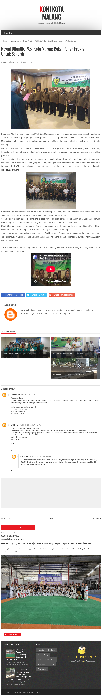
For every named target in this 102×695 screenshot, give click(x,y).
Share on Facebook (15, 295)
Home (51, 518)
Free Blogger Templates (33, 692)
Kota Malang (28, 62)
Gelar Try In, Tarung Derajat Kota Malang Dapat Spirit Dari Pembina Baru (47, 543)
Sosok (51, 664)
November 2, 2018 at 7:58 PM (32, 395)
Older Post (96, 518)
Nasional (41, 664)
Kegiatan (51, 650)
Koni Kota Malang (52, 13)
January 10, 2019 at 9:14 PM (30, 425)
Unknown (15, 425)
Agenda (41, 650)
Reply (12, 418)
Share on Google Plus (63, 295)
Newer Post (5, 518)
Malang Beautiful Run (46, 659)
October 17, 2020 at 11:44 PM (40, 456)
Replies (15, 451)
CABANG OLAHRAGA (10, 536)
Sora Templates (18, 692)
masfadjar (15, 395)
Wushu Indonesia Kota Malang (13, 539)
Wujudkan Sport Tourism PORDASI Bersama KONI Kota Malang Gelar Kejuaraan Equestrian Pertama (18, 674)
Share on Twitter (39, 295)
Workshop (42, 669)
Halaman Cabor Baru (9, 533)
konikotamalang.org (10, 169)
